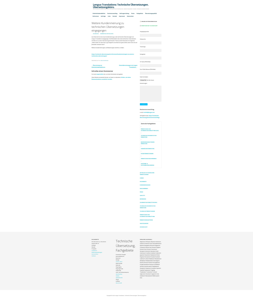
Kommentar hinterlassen (106, 33)
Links (109, 16)
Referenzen (96, 16)
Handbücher (94, 250)
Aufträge (103, 16)
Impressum (122, 16)
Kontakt (115, 16)
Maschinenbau (144, 188)
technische (96, 33)
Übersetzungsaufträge (146, 220)
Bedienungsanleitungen (97, 252)
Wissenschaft (144, 227)
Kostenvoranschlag (112, 13)
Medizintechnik (119, 277)
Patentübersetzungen (147, 153)
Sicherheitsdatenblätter (99, 13)
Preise (132, 13)
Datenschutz (130, 16)
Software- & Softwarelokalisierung (147, 164)
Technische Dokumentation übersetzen (148, 136)
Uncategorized (104, 60)
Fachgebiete (140, 13)
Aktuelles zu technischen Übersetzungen (147, 173)
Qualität (142, 195)
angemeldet (100, 74)
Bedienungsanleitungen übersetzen (147, 142)
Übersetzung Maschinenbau (148, 158)
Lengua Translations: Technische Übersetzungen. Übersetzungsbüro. (120, 6)
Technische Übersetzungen (147, 211)
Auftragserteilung (124, 13)
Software (94, 256)
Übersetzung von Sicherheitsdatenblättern (147, 215)
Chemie (142, 178)
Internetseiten (95, 254)
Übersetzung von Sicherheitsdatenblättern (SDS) (150, 129)
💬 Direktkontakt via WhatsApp (148, 25)
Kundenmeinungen (145, 185)
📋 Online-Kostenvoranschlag (148, 21)
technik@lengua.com (149, 112)
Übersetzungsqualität (151, 13)
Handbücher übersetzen (147, 148)
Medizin (117, 275)
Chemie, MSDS (119, 261)
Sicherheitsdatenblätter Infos (148, 202)
